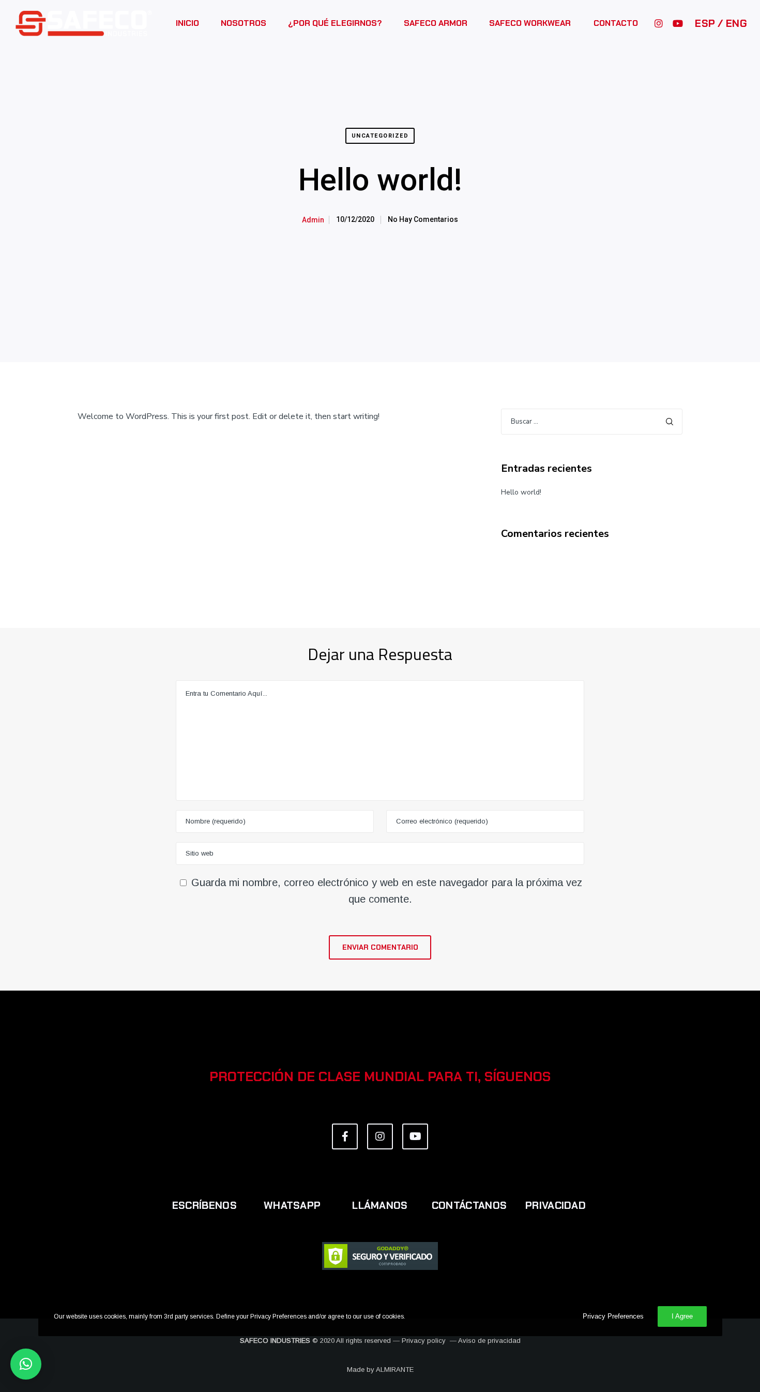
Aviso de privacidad (489, 1340)
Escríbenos (204, 1205)
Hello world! (521, 492)
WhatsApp (292, 1205)
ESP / (709, 23)
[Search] (669, 421)
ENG (735, 23)
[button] (25, 1364)
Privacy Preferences (613, 1316)
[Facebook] (345, 1136)
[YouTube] (672, 23)
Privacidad (555, 1205)
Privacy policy (424, 1340)
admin (313, 220)
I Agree (682, 1316)
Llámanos (379, 1205)
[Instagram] (654, 23)
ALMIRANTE (395, 1369)
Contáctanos (469, 1205)
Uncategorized (380, 135)
